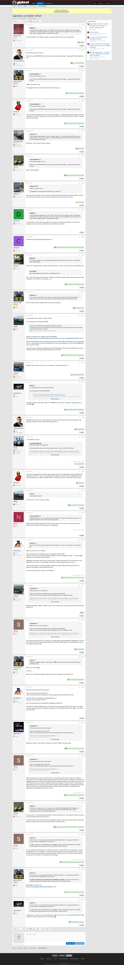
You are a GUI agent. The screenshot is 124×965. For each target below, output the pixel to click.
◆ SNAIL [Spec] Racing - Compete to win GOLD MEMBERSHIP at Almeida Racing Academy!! (100, 53)
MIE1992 (32, 28)
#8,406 (82, 156)
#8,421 (82, 585)
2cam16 (32, 660)
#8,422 (82, 620)
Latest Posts (91, 21)
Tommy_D (32, 134)
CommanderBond (34, 74)
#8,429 (82, 869)
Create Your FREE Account (61, 11)
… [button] (20, 21)
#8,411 (82, 291)
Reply (82, 45)
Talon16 (32, 838)
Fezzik (31, 494)
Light (55, 955)
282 (34, 21)
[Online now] (18, 165)
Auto (69, 955)
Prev (15, 21)
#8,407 (82, 183)
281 (31, 21)
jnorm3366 (32, 271)
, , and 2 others (74, 355)
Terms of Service (63, 958)
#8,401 (82, 24)
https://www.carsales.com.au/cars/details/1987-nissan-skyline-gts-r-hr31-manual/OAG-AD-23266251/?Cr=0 (54, 338)
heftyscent (32, 295)
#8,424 (82, 687)
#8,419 (82, 512)
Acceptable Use (74, 958)
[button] (43, 3)
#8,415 (82, 417)
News (33, 3)
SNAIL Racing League (94, 58)
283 (37, 21)
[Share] (79, 25)
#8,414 (82, 382)
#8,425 (82, 722)
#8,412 (82, 315)
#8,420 (82, 539)
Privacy (82, 958)
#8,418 (82, 490)
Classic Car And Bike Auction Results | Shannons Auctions (45, 325)
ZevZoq (32, 806)
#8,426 (82, 756)
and (79, 63)
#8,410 (82, 255)
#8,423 (82, 656)
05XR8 (31, 385)
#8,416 (82, 436)
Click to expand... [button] (55, 399)
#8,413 (82, 362)
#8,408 (82, 209)
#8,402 (82, 50)
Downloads (49, 3)
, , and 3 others (75, 175)
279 (24, 21)
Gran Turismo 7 (93, 29)
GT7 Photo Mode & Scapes (95, 34)
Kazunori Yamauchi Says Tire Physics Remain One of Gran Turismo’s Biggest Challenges (100, 45)
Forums (40, 3)
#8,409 (82, 236)
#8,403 (82, 70)
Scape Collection (94, 32)
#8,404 (82, 100)
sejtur (15, 18)
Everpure (32, 543)
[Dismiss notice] (110, 10)
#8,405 (82, 130)
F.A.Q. (55, 958)
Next (47, 21)
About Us (49, 958)
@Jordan (28, 700)
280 (27, 21)
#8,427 (82, 802)
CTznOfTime (33, 588)
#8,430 (82, 899)
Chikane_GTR (33, 186)
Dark (62, 955)
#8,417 (82, 471)
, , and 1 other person (70, 247)
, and (76, 93)
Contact (42, 958)
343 (43, 21)
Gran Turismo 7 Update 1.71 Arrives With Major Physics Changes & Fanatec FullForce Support (99, 25)
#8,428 (82, 834)
